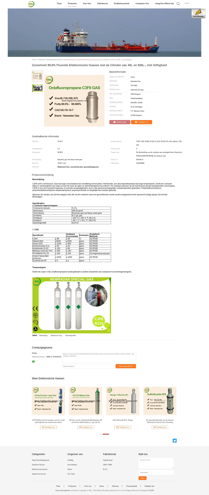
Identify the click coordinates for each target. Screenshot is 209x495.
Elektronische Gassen (39, 469)
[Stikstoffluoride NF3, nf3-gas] (122, 400)
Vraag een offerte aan (164, 3)
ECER (151, 490)
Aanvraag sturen (126, 366)
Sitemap (115, 486)
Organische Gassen (39, 474)
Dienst (69, 469)
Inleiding (70, 460)
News (101, 486)
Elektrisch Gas (56, 335)
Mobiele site (149, 486)
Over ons (87, 3)
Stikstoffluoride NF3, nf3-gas (123, 420)
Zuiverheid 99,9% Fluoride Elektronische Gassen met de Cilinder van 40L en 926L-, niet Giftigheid (97, 60)
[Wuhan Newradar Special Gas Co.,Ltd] (31, 4)
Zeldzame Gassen (38, 465)
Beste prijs (121, 122)
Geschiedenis (72, 465)
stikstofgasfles (70, 335)
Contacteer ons (142, 3)
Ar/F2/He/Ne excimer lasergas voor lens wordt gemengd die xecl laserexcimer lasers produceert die (48, 421)
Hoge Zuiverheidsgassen (40, 460)
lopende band (107, 460)
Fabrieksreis (102, 3)
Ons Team (71, 474)
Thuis (59, 3)
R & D (105, 469)
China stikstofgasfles (62, 490)
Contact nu (143, 122)
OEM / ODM (107, 465)
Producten (72, 3)
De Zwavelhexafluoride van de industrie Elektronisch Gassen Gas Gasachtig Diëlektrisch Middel (160, 421)
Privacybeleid (131, 486)
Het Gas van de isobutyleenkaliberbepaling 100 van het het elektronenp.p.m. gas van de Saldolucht (85, 421)
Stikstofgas (43, 335)
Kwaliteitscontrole (121, 3)
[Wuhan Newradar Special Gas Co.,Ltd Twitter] (175, 441)
